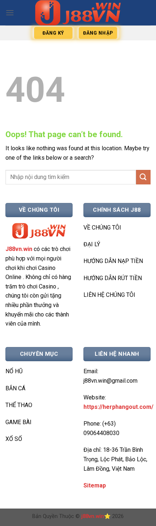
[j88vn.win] (78, 12)
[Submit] (143, 177)
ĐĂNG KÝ (53, 33)
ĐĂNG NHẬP (97, 33)
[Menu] (9, 12)
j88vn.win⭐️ (96, 516)
